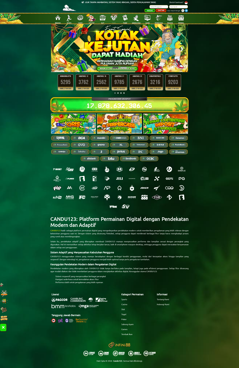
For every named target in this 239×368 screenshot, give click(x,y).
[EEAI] (169, 178)
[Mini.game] (70, 178)
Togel (123, 314)
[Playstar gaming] (157, 188)
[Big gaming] (82, 178)
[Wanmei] (144, 169)
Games (124, 329)
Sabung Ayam (127, 324)
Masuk (150, 10)
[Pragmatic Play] (107, 169)
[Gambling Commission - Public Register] (79, 301)
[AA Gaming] (70, 188)
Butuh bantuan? (176, 2)
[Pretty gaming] (57, 178)
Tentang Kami (163, 299)
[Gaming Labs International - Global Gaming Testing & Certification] (103, 301)
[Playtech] (132, 169)
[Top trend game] (95, 178)
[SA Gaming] (132, 178)
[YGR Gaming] (157, 197)
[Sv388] (126, 206)
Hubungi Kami (163, 304)
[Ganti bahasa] (186, 2)
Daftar (161, 10)
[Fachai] (82, 197)
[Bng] (182, 188)
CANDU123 (55, 230)
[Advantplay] (107, 188)
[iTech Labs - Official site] (92, 301)
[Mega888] (144, 197)
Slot (123, 309)
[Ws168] (113, 206)
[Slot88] (57, 197)
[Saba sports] (82, 169)
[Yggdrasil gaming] (107, 197)
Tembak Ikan (126, 334)
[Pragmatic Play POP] (57, 188)
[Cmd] (70, 169)
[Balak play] (182, 197)
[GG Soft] (119, 169)
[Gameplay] (182, 169)
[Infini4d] (169, 197)
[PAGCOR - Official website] (61, 301)
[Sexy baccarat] (157, 169)
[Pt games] (82, 188)
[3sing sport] (95, 169)
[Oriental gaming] (144, 178)
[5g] (95, 188)
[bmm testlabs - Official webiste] (65, 307)
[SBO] (57, 169)
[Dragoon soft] (119, 197)
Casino (124, 304)
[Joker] (144, 188)
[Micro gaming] (169, 169)
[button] (115, 67)
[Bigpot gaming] (107, 178)
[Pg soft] (182, 178)
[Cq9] (169, 188)
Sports (124, 299)
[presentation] (57, 48)
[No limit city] (95, 197)
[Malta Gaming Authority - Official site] (90, 307)
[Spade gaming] (119, 188)
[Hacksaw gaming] (132, 197)
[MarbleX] (157, 178)
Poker (124, 319)
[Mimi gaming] (70, 197)
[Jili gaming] (119, 178)
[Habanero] (132, 188)
